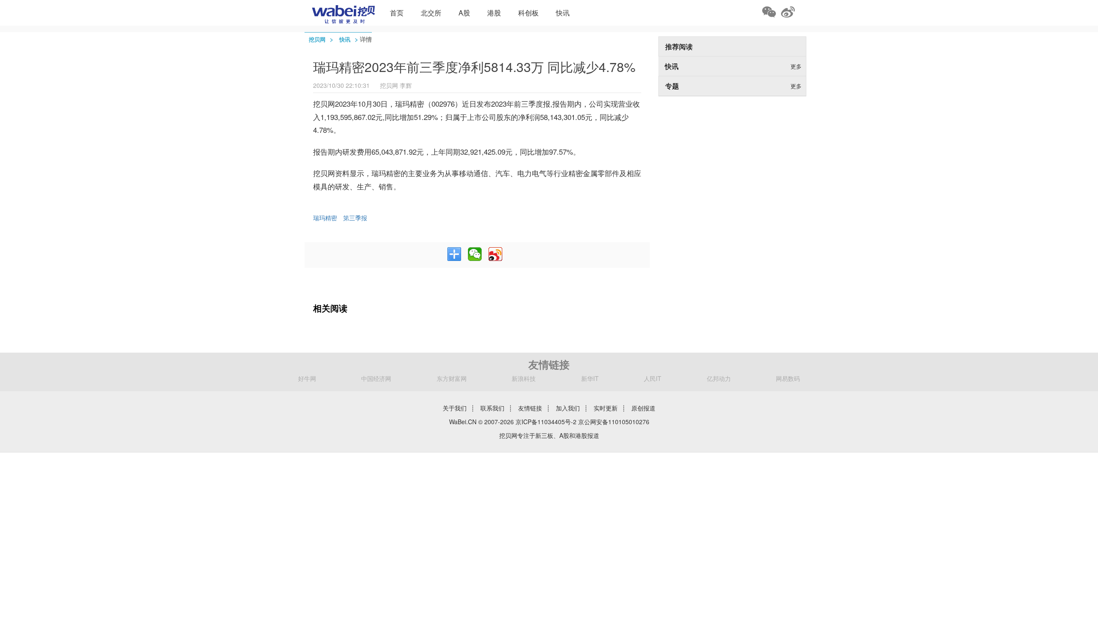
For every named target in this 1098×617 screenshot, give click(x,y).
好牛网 (307, 378)
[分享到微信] (475, 254)
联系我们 (492, 408)
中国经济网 (376, 378)
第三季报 (355, 217)
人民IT (652, 378)
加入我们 (568, 408)
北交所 (431, 13)
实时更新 (606, 408)
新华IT (590, 378)
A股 (464, 13)
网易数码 (788, 378)
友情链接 (530, 408)
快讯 (563, 13)
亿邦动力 (719, 378)
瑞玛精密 (325, 217)
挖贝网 (317, 39)
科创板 (528, 13)
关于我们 (455, 408)
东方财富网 (452, 378)
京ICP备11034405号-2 (546, 421)
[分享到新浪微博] (495, 254)
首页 (397, 13)
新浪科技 (524, 378)
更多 (796, 66)
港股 (494, 13)
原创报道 (643, 408)
